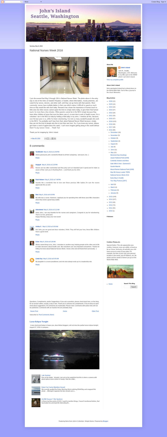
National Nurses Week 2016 (119, 175)
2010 (111, 211)
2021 (111, 115)
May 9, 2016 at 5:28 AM (48, 242)
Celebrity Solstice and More (119, 161)
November (114, 135)
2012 (111, 205)
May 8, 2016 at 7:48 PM (53, 180)
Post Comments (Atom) (46, 315)
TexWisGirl (39, 152)
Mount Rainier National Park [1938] (122, 169)
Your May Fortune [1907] (118, 181)
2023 (111, 110)
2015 (111, 196)
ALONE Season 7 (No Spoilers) (52, 399)
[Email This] (45, 138)
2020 (111, 118)
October (113, 138)
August (113, 144)
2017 (111, 127)
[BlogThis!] (48, 138)
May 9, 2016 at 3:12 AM (51, 210)
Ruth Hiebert (40, 180)
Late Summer (46, 375)
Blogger (105, 421)
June (112, 150)
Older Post (95, 311)
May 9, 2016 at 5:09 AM (50, 226)
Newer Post (34, 311)
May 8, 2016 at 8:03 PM (47, 194)
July (112, 147)
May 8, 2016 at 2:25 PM (49, 165)
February (114, 190)
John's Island (125, 67)
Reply (37, 158)
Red (37, 194)
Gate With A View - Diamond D (120, 163)
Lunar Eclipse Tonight (39, 322)
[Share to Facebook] (52, 138)
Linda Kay (39, 259)
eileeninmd (39, 210)
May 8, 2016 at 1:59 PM (51, 152)
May (112, 152)
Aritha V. (39, 226)
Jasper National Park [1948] (119, 158)
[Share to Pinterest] (55, 138)
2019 (111, 121)
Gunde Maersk (115, 166)
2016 (111, 130)
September (114, 141)
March (113, 187)
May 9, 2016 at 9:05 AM (51, 259)
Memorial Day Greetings (118, 155)
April (112, 184)
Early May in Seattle (117, 178)
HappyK (38, 165)
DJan (37, 242)
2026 (111, 101)
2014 (111, 199)
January (113, 193)
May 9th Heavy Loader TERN (120, 172)
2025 (111, 104)
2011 (111, 208)
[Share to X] (50, 138)
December (114, 132)
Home (65, 311)
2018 (111, 124)
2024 (111, 107)
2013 (111, 202)
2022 (111, 113)
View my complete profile (115, 80)
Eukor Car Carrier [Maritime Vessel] (53, 387)
